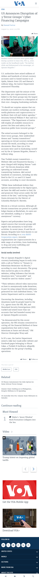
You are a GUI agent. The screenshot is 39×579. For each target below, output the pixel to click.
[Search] (33, 576)
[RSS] (23, 545)
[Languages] (24, 576)
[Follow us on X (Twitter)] (8, 545)
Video (6, 431)
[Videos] (15, 576)
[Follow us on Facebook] (3, 545)
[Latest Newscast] (6, 576)
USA (3, 9)
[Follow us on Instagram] (18, 545)
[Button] (34, 33)
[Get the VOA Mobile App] (19, 489)
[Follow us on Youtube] (13, 545)
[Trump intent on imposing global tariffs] (19, 445)
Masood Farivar (9, 25)
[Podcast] (28, 545)
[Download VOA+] (19, 518)
